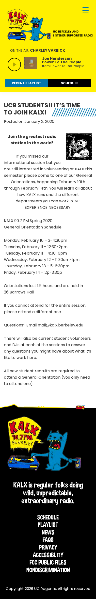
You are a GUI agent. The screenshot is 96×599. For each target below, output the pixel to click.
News (48, 532)
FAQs (48, 539)
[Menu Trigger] (85, 10)
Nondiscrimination (48, 570)
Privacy (48, 547)
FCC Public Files (48, 562)
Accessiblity (48, 555)
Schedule (48, 517)
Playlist (48, 524)
